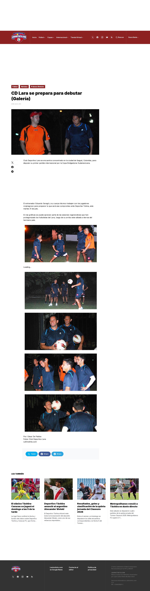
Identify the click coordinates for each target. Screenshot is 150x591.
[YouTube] (107, 37)
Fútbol (14, 87)
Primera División (37, 87)
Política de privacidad (92, 568)
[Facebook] (97, 37)
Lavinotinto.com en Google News (56, 568)
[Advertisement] (75, 15)
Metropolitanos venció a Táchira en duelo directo (124, 505)
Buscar (121, 37)
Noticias (24, 87)
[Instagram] (102, 37)
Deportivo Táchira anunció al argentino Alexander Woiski (55, 506)
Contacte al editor (73, 568)
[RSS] (111, 37)
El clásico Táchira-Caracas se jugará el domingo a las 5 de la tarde (23, 507)
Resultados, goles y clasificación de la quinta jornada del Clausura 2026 (91, 507)
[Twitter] (92, 37)
